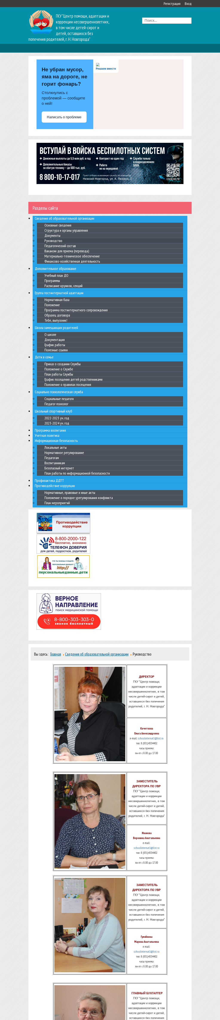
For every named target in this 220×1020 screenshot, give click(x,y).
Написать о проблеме (64, 117)
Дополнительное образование (55, 268)
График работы (54, 344)
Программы (52, 280)
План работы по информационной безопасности (77, 473)
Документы (52, 235)
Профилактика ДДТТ (49, 480)
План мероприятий (57, 502)
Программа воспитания (50, 430)
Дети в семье (44, 357)
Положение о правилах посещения (67, 384)
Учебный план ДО (56, 275)
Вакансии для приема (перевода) (66, 250)
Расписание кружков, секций (63, 285)
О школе (50, 334)
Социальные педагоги (59, 398)
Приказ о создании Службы (62, 363)
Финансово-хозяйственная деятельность (72, 261)
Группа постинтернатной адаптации (59, 292)
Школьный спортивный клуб (53, 411)
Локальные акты (55, 447)
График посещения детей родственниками (73, 379)
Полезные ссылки (56, 349)
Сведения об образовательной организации (64, 218)
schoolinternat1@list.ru (150, 738)
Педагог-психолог (56, 403)
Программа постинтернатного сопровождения (76, 310)
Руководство (53, 240)
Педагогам (51, 457)
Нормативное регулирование (64, 452)
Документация (54, 339)
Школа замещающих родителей (56, 327)
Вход (188, 3)
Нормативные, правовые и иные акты (69, 492)
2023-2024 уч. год (56, 422)
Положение (52, 304)
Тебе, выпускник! (55, 320)
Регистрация (172, 3)
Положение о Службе (58, 369)
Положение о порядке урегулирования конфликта (78, 497)
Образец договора (57, 315)
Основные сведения (57, 225)
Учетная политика (47, 435)
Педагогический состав (60, 245)
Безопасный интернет (59, 468)
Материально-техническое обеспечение (72, 256)
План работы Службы (58, 374)
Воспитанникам (54, 462)
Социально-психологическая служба (59, 391)
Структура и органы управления (66, 230)
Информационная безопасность (56, 440)
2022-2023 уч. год (56, 417)
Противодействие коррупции (55, 485)
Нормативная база (56, 299)
